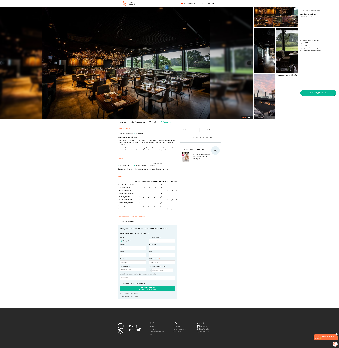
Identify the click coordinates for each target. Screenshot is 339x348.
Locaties (152, 326)
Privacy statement (179, 329)
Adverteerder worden (157, 332)
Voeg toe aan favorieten (191, 130)
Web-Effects (177, 332)
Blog (151, 334)
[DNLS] (129, 3)
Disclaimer (177, 326)
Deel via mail (212, 130)
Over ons (153, 329)
